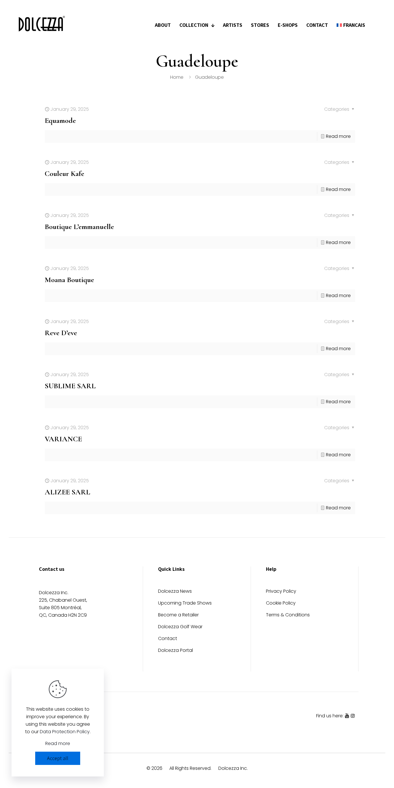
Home (176, 77)
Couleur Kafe (64, 173)
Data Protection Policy (65, 731)
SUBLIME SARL (70, 385)
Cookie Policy (281, 603)
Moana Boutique (69, 279)
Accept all (57, 758)
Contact (167, 639)
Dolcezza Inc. (233, 768)
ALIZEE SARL (67, 491)
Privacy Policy (281, 591)
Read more (338, 136)
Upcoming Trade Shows (185, 603)
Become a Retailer (178, 615)
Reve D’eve (61, 332)
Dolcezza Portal (175, 651)
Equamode (60, 120)
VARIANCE (63, 438)
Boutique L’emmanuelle (79, 226)
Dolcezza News (175, 591)
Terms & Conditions (288, 615)
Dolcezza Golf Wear (180, 627)
